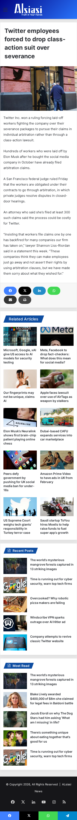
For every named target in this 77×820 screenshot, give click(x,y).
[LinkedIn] (39, 291)
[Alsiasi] (28, 9)
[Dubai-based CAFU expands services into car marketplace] (57, 417)
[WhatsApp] (53, 291)
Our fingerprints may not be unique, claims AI (19, 397)
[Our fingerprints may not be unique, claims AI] (20, 378)
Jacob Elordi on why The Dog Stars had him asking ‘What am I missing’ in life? (51, 717)
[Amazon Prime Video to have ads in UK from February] (57, 460)
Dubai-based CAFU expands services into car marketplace (56, 435)
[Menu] (5, 11)
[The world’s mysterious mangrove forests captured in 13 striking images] (15, 566)
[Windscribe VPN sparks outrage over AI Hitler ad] (15, 623)
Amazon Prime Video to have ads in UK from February (56, 478)
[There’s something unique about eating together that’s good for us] (15, 738)
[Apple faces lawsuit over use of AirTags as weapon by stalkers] (57, 378)
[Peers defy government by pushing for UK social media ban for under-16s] (20, 460)
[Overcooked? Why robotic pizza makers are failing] (15, 604)
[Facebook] (10, 291)
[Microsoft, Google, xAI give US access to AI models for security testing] (20, 336)
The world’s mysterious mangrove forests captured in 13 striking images (52, 564)
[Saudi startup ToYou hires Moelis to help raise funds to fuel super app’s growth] (57, 506)
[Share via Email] (10, 300)
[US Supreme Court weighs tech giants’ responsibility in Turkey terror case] (20, 506)
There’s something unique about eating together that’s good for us (50, 737)
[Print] (24, 300)
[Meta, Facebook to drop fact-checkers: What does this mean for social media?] (57, 336)
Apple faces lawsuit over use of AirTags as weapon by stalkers (56, 397)
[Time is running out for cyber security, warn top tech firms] (15, 585)
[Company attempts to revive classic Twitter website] (15, 642)
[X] (24, 291)
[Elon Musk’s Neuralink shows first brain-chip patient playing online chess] (20, 417)
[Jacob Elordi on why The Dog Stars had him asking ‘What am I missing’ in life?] (15, 719)
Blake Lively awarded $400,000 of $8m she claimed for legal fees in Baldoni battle (52, 698)
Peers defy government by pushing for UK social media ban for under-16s (19, 482)
